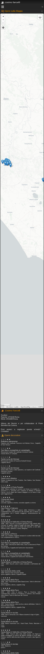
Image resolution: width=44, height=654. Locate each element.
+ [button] (3, 16)
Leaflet (16, 407)
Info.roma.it (9, 407)
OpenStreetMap (25, 407)
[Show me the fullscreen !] (3, 23)
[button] (3, 27)
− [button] (3, 19)
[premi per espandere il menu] (22, 7)
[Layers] (40, 17)
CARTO (40, 407)
